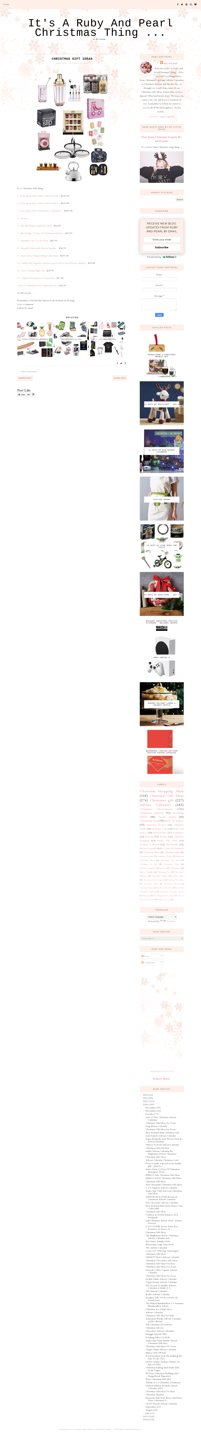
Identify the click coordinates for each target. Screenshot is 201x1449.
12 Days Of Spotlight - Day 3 (161, 404)
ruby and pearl (170, 63)
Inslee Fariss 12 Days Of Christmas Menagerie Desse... (163, 1170)
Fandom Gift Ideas (164, 888)
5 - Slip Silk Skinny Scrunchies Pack (34, 225)
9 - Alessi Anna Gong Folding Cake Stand (37, 255)
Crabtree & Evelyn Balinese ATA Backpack (162, 1216)
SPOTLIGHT (160, 832)
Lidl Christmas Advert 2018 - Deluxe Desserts (164, 1222)
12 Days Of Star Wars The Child (162, 546)
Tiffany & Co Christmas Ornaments (163, 1382)
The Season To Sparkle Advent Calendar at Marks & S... (161, 1286)
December (151, 1107)
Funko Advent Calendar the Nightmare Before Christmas (161, 1152)
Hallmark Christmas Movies (172, 892)
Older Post (120, 378)
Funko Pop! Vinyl (167, 840)
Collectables (178, 876)
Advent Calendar (148, 848)
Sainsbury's (178, 832)
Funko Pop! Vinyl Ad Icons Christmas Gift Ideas (164, 1192)
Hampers (146, 895)
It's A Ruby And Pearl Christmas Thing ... (100, 28)
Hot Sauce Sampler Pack (158, 1241)
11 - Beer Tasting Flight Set (31, 270)
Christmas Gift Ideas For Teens (161, 1123)
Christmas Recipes (156, 824)
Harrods (149, 836)
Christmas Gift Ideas (36, 53)
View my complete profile (161, 116)
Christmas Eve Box (169, 860)
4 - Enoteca (23, 218)
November (151, 1110)
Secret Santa (167, 816)
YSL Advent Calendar (156, 1247)
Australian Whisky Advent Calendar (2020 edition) (163, 1320)
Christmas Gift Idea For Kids (160, 1315)
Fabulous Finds (165, 856)
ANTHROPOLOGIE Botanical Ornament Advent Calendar (161, 1198)
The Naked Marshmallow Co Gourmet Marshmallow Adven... (165, 1304)
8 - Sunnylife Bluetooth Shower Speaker (37, 248)
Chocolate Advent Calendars (160, 1330)
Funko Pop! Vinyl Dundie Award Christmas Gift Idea (161, 1342)
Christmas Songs (160, 876)
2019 (145, 1416)
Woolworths (172, 844)
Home (6, 4)
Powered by (154, 257)
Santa (162, 868)
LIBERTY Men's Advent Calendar (162, 1257)
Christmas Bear (147, 856)
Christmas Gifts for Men (157, 1148)
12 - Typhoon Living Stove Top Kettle (36, 278)
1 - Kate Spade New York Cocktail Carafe (38, 195)
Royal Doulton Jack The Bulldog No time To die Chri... (164, 1357)
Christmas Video (171, 864)
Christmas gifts (172, 852)
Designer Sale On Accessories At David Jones (162, 1299)
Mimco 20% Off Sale (156, 1352)
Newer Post (25, 378)
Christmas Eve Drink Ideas (159, 1309)
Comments (149, 962)
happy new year (164, 899)
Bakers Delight (146, 872)
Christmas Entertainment (153, 880)
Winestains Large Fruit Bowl (160, 1244)
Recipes (163, 836)
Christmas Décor (151, 884)
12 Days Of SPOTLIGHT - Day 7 (161, 595)
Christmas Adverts (152, 813)
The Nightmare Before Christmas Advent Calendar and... (162, 1237)
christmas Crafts (160, 828)
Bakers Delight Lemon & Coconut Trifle (162, 704)
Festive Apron (162, 499)
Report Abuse (161, 1078)
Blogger (168, 1072)
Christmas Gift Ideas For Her (67, 53)
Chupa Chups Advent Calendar (161, 1349)
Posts (146, 956)
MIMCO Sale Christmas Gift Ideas (163, 1175)
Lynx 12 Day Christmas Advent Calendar (161, 1118)
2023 (145, 1094)
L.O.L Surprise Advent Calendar (161, 1187)
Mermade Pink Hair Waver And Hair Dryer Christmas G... (164, 1399)
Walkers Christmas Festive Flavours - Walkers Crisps (161, 622)
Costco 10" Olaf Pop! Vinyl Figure (162, 1250)
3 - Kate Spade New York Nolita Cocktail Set (39, 210)
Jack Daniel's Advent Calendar (161, 1135)
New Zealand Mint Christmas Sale (162, 1132)
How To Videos (174, 820)
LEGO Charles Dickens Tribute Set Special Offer (163, 1363)
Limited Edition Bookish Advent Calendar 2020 (162, 1387)
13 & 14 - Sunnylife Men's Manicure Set (37, 285)
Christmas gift (161, 800)
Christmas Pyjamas (155, 1394)
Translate (170, 921)
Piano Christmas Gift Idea (158, 1379)
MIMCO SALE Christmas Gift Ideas (164, 1178)
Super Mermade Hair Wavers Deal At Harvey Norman (164, 1140)
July (147, 1413)
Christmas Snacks (147, 888)
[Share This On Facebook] (117, 363)
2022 (145, 1098)
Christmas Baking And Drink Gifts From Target (162, 1369)
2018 (145, 1419)
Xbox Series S (162, 657)
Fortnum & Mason (149, 844)
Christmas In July (149, 864)
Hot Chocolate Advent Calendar (162, 1202)
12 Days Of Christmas (173, 848)
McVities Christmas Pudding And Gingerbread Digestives (162, 1374)
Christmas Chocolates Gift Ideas (161, 1260)
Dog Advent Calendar (156, 1126)
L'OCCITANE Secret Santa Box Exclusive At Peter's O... (162, 1227)
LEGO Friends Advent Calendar (161, 1403)
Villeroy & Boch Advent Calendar (162, 1144)
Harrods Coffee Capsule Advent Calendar (161, 1271)
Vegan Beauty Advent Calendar (161, 1282)
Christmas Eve (164, 872)
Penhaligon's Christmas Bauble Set (162, 356)
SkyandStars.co (133, 1429)
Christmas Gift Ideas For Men (103, 53)
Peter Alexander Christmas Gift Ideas (164, 1184)
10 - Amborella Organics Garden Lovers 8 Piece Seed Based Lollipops (51, 263)
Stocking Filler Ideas (175, 880)
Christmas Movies (172, 884)
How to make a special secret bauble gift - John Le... (164, 1164)
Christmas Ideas (152, 852)
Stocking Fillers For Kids (158, 1337)
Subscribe (161, 247)
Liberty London (147, 868)
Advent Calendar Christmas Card (162, 1160)
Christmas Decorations (156, 809)
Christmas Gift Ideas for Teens (161, 1129)
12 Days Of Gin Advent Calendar (162, 451)
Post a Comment (29, 372)
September (151, 1406)
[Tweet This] (121, 363)
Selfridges (175, 868)
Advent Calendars (155, 804)
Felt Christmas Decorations (159, 1324)
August (149, 1409)
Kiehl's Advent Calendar (158, 1294)
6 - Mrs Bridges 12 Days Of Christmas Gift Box (40, 233)
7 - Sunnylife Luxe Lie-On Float (33, 240)
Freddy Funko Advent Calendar (161, 1279)
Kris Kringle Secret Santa (163, 895)
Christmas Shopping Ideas (162, 791)
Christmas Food (149, 820)
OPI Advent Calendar (156, 1291)
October (150, 1114)
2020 (145, 1104)
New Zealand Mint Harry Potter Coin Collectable (164, 1207)
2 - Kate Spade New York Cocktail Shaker (38, 203)
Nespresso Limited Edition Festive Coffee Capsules (161, 752)
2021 (145, 1101)
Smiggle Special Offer (156, 1334)
